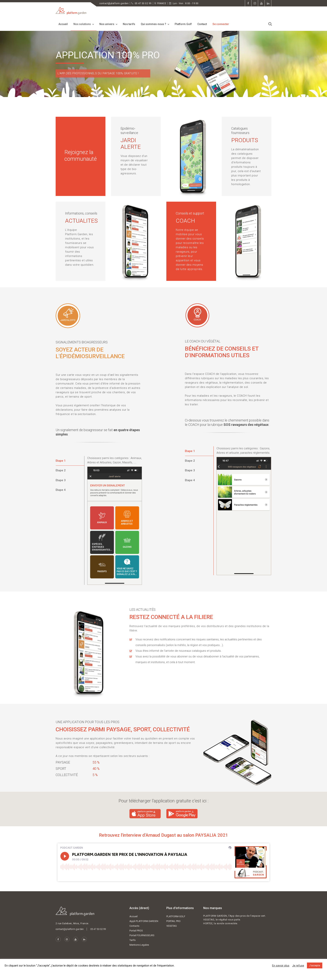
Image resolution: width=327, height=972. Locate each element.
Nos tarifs (129, 24)
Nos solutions (82, 24)
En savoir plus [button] (280, 965)
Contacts (134, 925)
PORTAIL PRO (173, 921)
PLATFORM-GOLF (175, 916)
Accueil (63, 24)
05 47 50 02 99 (143, 3)
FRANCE (161, 3)
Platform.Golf (183, 24)
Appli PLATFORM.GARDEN (143, 921)
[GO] (270, 24)
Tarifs (132, 940)
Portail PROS (136, 930)
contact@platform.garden (113, 3)
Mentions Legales (139, 944)
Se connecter (221, 24)
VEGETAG (171, 925)
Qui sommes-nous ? (153, 24)
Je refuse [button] (298, 965)
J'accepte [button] (314, 965)
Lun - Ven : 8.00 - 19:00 (186, 3)
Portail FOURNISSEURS (141, 935)
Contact (202, 24)
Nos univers (106, 24)
